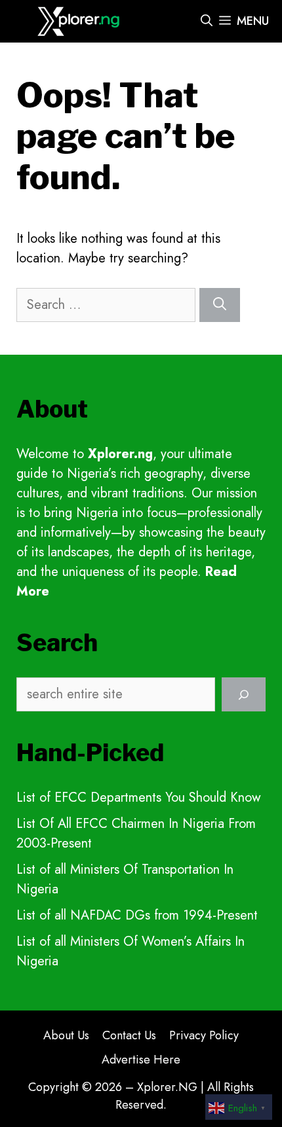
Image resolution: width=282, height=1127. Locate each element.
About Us (66, 1035)
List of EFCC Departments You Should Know (138, 797)
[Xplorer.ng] (80, 21)
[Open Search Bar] (206, 21)
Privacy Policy (204, 1035)
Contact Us (129, 1035)
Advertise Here (141, 1059)
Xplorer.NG (167, 1087)
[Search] (219, 305)
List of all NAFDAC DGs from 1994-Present (137, 915)
